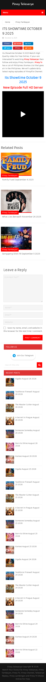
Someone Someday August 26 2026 (27, 431)
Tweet (8, 48)
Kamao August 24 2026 (26, 637)
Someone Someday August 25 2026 (27, 522)
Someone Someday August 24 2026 (27, 612)
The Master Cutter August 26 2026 (27, 405)
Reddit (29, 48)
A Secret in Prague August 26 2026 (27, 418)
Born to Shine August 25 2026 (26, 534)
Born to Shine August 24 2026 (26, 625)
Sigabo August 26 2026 (25, 379)
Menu (5, 12)
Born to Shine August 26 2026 (26, 444)
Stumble (18, 43)
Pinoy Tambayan (9, 175)
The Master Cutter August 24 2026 (27, 586)
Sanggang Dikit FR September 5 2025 (21, 254)
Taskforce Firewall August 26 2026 (27, 392)
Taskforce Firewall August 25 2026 (27, 483)
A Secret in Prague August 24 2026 (27, 599)
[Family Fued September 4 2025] (16, 164)
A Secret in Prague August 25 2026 (27, 509)
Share (8, 43)
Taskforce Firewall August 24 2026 (27, 573)
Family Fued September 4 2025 (17, 179)
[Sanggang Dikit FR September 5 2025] (16, 238)
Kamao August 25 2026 (26, 546)
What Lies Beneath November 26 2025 (21, 216)
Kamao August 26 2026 (26, 456)
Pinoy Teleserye (23, 4)
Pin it (18, 48)
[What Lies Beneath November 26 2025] (16, 201)
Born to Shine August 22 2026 (26, 651)
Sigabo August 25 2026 (25, 469)
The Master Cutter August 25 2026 (27, 496)
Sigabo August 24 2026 (25, 559)
